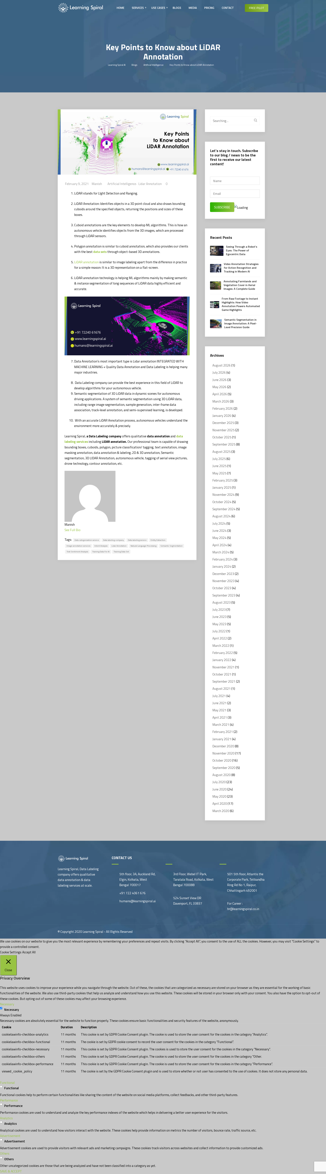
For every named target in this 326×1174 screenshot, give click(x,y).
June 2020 (219, 789)
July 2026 (219, 372)
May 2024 (219, 537)
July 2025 (219, 458)
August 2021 (221, 688)
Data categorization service (87, 540)
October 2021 (221, 674)
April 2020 (219, 803)
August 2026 (221, 365)
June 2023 (219, 616)
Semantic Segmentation (171, 545)
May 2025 (219, 473)
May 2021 (219, 710)
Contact (228, 8)
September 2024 (224, 508)
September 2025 (224, 444)
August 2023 (221, 602)
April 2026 (219, 394)
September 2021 (224, 681)
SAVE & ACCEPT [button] (11, 1171)
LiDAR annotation (86, 262)
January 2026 (221, 415)
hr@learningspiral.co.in (243, 908)
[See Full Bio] (82, 529)
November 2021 (223, 667)
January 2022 (221, 659)
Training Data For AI (101, 551)
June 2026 (219, 379)
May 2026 (219, 386)
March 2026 (220, 401)
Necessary (11, 1009)
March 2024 (220, 552)
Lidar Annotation (150, 183)
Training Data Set (121, 551)
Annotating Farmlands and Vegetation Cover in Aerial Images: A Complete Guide (240, 285)
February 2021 (222, 731)
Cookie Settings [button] (10, 952)
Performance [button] (9, 1100)
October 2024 (221, 501)
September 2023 (224, 595)
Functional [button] (7, 1082)
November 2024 (223, 494)
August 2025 (221, 451)
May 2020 (219, 796)
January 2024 (221, 566)
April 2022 (219, 638)
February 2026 (222, 408)
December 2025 (223, 422)
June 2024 (219, 530)
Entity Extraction (158, 540)
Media (193, 8)
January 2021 (221, 738)
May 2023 (219, 623)
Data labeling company (113, 540)
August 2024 (221, 516)
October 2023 (221, 587)
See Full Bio (72, 529)
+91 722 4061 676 (132, 893)
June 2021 (219, 702)
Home (120, 8)
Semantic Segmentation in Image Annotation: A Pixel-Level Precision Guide (240, 323)
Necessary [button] (7, 1004)
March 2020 (220, 810)
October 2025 (221, 437)
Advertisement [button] (10, 1135)
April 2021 (219, 717)
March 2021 (220, 724)
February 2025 (222, 480)
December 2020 (223, 746)
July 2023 (219, 609)
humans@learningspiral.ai (137, 901)
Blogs (177, 8)
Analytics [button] (6, 1118)
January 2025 (221, 487)
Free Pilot (256, 8)
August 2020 (221, 774)
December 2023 (223, 573)
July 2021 (219, 695)
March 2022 (220, 645)
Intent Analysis (100, 545)
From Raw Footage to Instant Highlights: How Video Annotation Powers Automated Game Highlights (241, 304)
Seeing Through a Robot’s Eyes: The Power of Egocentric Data (241, 250)
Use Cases (158, 8)
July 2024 (219, 523)
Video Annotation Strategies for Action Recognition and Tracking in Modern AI (241, 267)
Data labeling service (137, 540)
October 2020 (221, 760)
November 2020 (223, 753)
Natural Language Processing (143, 545)
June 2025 (219, 465)
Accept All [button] (29, 952)
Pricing (209, 8)
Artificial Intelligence (121, 183)
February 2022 (222, 652)
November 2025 (223, 430)
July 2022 (219, 631)
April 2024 (219, 544)
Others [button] (4, 1153)
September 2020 (224, 767)
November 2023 (223, 580)
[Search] (255, 120)
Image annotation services (78, 545)
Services (138, 8)
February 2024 (222, 559)
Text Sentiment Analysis (77, 551)
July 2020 (219, 781)
